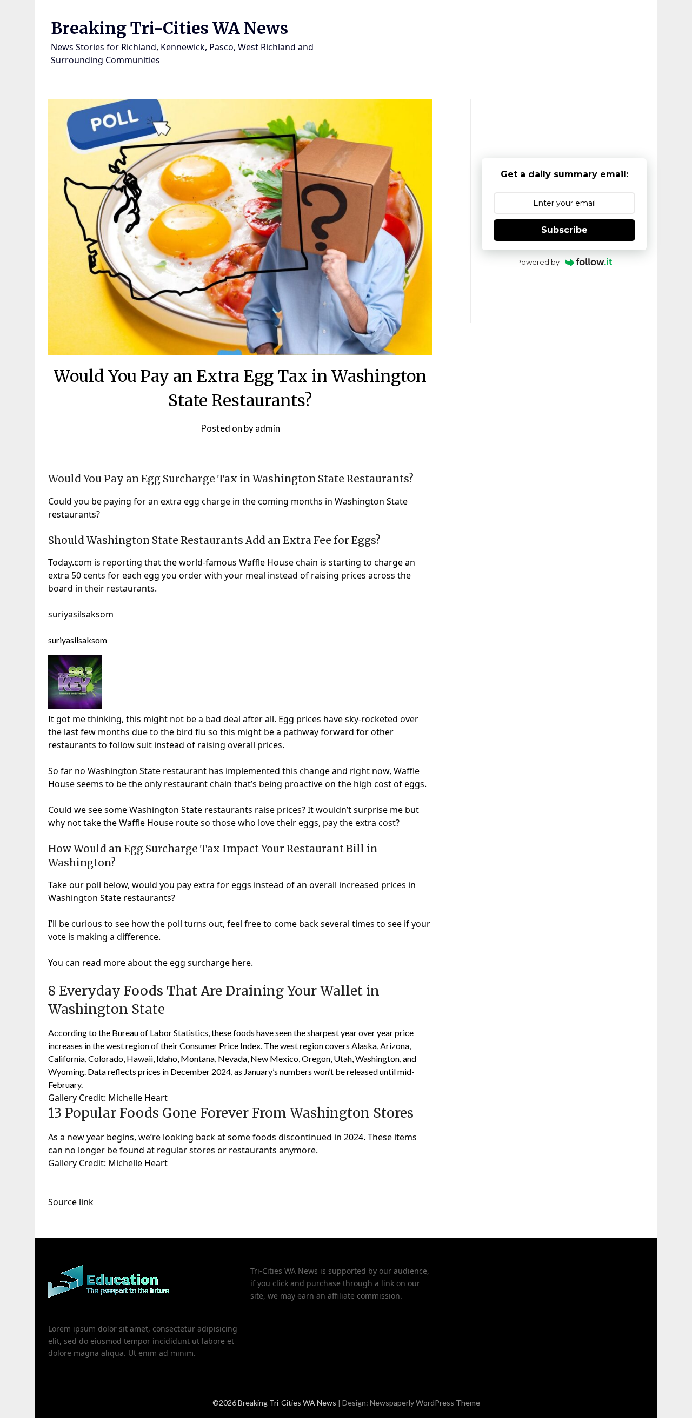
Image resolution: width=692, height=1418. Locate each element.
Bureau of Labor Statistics (160, 1032)
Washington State (371, 501)
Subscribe (564, 230)
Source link (71, 1202)
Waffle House (266, 562)
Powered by (538, 262)
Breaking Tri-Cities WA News (169, 28)
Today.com (70, 562)
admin (267, 428)
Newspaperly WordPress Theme (425, 1402)
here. (242, 963)
